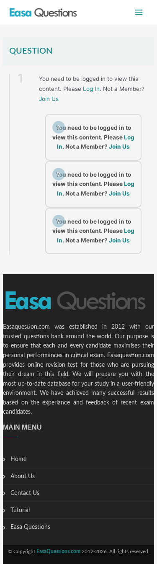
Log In (91, 88)
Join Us (49, 98)
